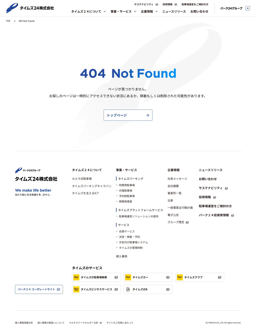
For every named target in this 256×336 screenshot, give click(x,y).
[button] (92, 170)
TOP (8, 20)
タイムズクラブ (193, 277)
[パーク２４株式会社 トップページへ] (27, 172)
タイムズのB (139, 289)
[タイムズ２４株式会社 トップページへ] (30, 12)
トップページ (117, 115)
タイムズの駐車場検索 (94, 277)
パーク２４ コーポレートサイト (36, 289)
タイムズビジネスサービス (96, 289)
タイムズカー (140, 277)
